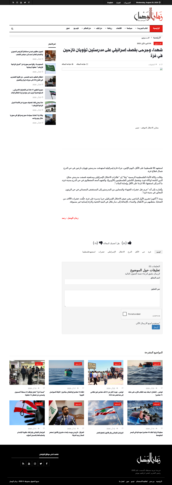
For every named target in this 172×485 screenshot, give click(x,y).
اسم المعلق (155, 277)
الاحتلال (122, 251)
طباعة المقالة (66, 64)
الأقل (137, 251)
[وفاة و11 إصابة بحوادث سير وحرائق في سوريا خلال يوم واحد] (50, 124)
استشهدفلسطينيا (89, 251)
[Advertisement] (59, 15)
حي (143, 251)
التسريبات (127, 3)
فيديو (76, 28)
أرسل (156, 327)
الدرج (130, 251)
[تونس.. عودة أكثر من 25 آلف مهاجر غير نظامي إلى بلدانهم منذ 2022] (105, 384)
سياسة (129, 28)
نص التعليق (155, 288)
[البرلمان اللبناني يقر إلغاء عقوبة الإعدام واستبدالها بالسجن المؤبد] (27, 424)
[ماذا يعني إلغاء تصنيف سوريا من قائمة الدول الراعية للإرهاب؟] (50, 111)
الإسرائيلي (112, 251)
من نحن (151, 481)
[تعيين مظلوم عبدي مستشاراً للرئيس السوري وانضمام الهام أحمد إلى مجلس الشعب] (50, 60)
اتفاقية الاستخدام (141, 481)
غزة (149, 251)
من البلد (99, 28)
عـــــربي (145, 37)
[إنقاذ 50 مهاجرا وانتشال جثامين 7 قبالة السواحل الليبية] (66, 384)
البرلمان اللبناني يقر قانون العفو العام (110, 433)
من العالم (87, 28)
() (125, 242)
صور (68, 28)
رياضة (109, 28)
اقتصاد (118, 3)
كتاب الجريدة (142, 28)
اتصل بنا (121, 481)
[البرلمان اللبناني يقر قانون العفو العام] (105, 424)
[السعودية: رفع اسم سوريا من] (50, 73)
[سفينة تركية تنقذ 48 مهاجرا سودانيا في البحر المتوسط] (145, 424)
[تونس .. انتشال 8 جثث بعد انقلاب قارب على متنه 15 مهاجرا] (145, 384)
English (110, 3)
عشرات (101, 251)
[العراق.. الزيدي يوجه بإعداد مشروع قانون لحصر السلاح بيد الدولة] (66, 424)
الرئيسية (156, 28)
